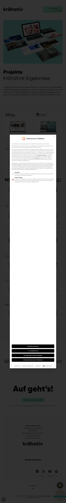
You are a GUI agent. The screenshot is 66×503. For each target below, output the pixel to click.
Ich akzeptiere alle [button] (33, 350)
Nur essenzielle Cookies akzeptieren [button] (33, 355)
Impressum (37, 365)
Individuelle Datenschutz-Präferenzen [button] (33, 360)
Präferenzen (17, 365)
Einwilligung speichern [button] (33, 346)
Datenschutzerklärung (41, 155)
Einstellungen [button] (36, 157)
